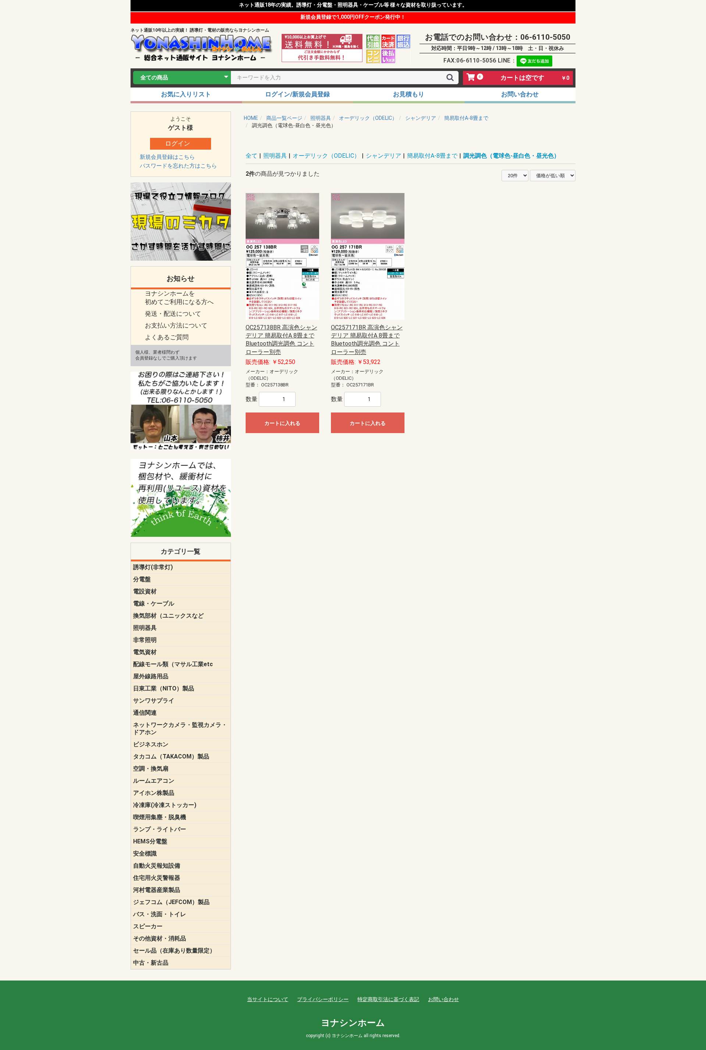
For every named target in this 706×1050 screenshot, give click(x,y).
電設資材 (145, 591)
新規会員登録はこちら (167, 157)
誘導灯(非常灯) (153, 567)
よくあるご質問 (167, 337)
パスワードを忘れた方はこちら (178, 165)
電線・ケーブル (153, 603)
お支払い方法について (176, 325)
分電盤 (142, 579)
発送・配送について (173, 313)
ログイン (177, 143)
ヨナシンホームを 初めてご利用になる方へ (179, 298)
